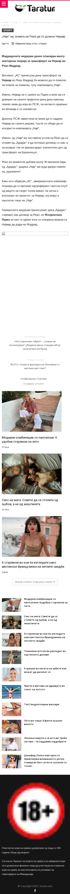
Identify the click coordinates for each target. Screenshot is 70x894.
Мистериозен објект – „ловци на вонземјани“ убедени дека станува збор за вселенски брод (35, 342)
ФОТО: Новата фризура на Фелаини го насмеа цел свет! (35, 364)
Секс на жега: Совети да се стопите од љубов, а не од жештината (30, 502)
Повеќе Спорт (34, 383)
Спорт (15, 22)
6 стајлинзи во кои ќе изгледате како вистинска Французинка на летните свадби (33, 564)
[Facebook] (35, 891)
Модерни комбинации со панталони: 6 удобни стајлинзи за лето (29, 439)
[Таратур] (35, 4)
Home (5, 22)
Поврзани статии (34, 378)
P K (7, 43)
